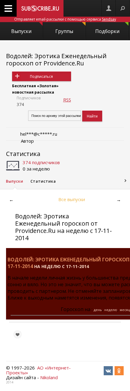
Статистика (23, 154)
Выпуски (21, 31)
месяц (125, 309)
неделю (110, 309)
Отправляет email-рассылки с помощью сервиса (65, 19)
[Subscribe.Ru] (40, 8)
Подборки (107, 31)
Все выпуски (71, 199)
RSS (67, 100)
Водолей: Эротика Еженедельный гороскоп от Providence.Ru (56, 59)
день (98, 309)
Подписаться (41, 76)
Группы (64, 31)
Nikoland (49, 377)
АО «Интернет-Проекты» (38, 370)
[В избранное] (17, 334)
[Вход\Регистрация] (108, 8)
